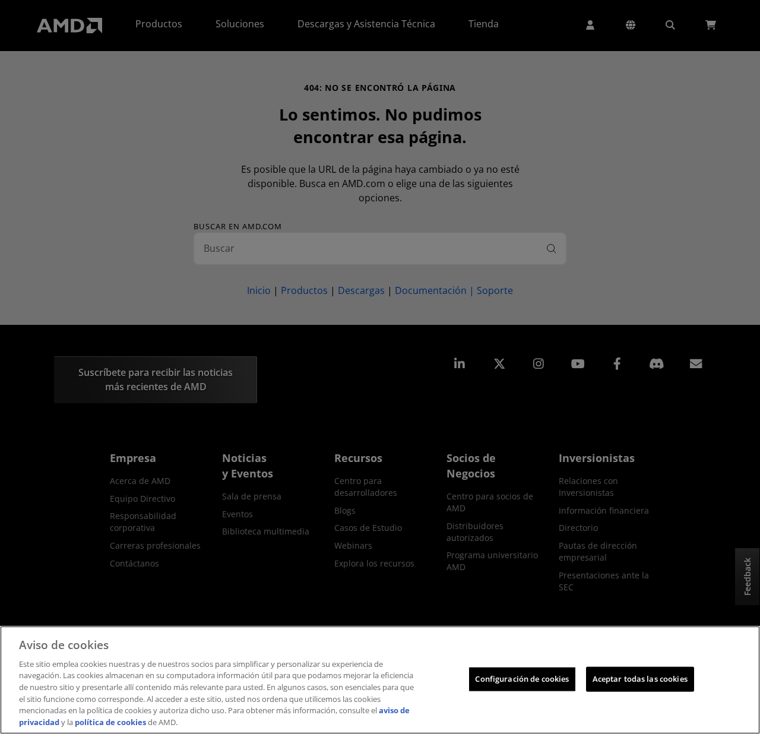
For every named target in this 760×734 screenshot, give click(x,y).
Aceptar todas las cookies (640, 678)
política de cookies (110, 721)
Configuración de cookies (522, 678)
